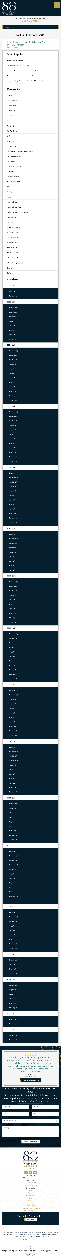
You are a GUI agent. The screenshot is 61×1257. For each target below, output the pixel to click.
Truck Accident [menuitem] (12, 253)
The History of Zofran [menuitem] (15, 60)
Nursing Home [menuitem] (12, 202)
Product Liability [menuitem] (13, 237)
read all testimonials (30, 1080)
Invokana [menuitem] (10, 171)
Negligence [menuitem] (11, 192)
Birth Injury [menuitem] (11, 110)
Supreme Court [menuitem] (12, 242)
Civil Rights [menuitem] (11, 141)
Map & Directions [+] (30, 1185)
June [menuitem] (12, 326)
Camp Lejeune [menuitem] (12, 126)
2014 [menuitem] (11, 906)
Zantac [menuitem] (9, 268)
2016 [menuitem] (11, 798)
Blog (30, 1198)
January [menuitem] (13, 339)
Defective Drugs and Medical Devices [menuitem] (20, 151)
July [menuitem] (11, 321)
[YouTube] (35, 1172)
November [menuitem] (13, 312)
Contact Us (30, 1201)
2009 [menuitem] (10, 1030)
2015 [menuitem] (11, 845)
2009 (8, 27)
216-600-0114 (30, 20)
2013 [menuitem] (10, 954)
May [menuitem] (11, 330)
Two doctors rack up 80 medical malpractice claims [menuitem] (25, 76)
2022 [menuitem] (11, 467)
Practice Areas (30, 1195)
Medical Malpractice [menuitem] (14, 182)
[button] (57, 5)
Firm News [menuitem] (11, 161)
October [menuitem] (13, 360)
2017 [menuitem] (11, 741)
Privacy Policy (30, 1206)
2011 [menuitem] (10, 1013)
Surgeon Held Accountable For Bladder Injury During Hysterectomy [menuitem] (31, 71)
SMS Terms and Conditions (30, 1208)
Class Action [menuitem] (11, 146)
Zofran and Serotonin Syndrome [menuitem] (18, 66)
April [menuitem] (12, 292)
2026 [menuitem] (10, 286)
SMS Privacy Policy (30, 1211)
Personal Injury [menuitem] (12, 222)
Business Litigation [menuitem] (14, 121)
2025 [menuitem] (11, 302)
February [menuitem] (13, 296)
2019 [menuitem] (11, 628)
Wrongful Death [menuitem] (13, 258)
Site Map (30, 1203)
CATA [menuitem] (9, 136)
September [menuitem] (13, 317)
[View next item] (34, 1077)
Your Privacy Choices (29, 1243)
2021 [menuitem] (11, 528)
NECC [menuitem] (9, 187)
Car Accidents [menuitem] (12, 131)
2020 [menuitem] (11, 576)
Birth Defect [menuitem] (11, 105)
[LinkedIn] (30, 1172)
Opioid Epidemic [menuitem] (13, 217)
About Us (30, 1193)
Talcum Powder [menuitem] (12, 247)
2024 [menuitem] (11, 345)
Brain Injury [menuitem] (11, 116)
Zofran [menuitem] (9, 273)
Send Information (30, 1142)
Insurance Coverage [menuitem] (14, 166)
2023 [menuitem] (11, 406)
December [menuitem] (13, 308)
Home (30, 1190)
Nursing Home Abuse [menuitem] (14, 207)
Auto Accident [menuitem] (12, 100)
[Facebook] (26, 1172)
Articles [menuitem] (9, 95)
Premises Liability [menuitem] (13, 232)
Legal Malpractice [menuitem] (13, 176)
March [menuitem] (12, 391)
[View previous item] (26, 1077)
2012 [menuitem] (11, 979)
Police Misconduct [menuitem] (13, 227)
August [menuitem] (12, 369)
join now (30, 1219)
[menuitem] (30, 1190)
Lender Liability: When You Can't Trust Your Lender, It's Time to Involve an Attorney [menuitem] (30, 82)
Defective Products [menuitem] (14, 156)
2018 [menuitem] (11, 685)
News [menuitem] (9, 197)
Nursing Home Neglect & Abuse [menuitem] (18, 212)
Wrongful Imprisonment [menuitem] (16, 263)
